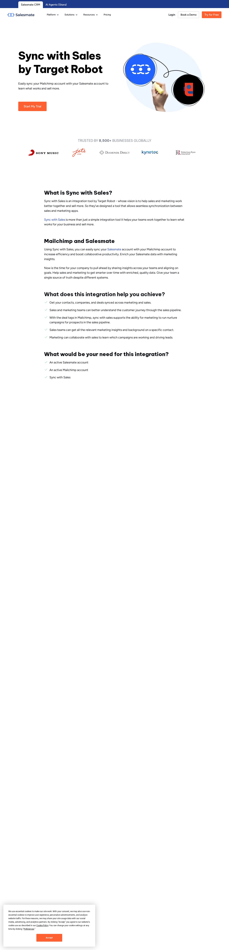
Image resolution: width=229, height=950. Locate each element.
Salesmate (114, 249)
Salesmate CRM (30, 4)
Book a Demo (188, 14)
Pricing (107, 14)
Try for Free (212, 14)
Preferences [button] (29, 929)
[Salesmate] (21, 15)
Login (171, 14)
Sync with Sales (54, 219)
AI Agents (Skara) (56, 4)
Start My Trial (32, 106)
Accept (49, 938)
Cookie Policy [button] (42, 925)
